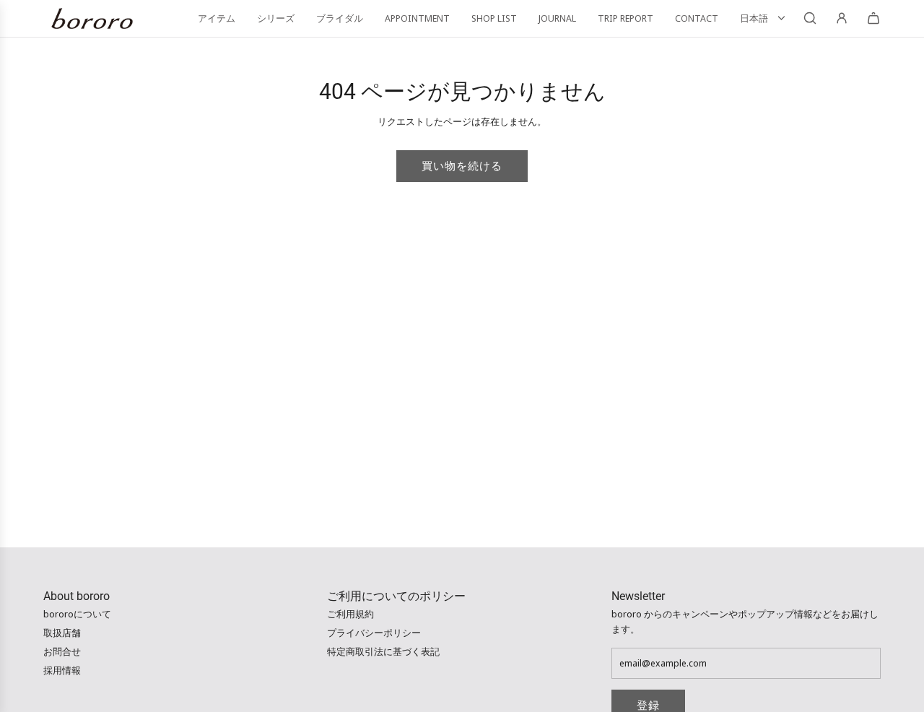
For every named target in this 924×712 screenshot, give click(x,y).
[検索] (810, 18)
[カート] (873, 18)
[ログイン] (842, 18)
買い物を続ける (462, 166)
